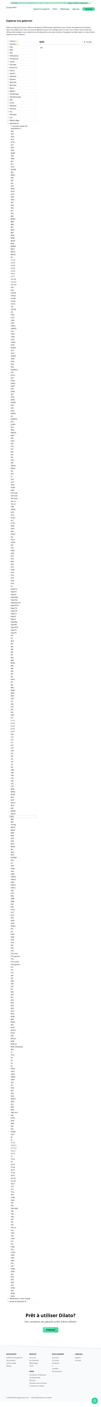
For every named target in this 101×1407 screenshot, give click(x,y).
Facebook (55, 1363)
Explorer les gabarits (41, 9)
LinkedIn (55, 1369)
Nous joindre (57, 1371)
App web (75, 9)
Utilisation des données (38, 1383)
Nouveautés (10, 1360)
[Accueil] (11, 9)
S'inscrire (88, 9)
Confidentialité (34, 1378)
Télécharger (64, 9)
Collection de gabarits (14, 1358)
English (77, 1358)
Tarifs (55, 9)
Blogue (9, 1366)
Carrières (55, 1360)
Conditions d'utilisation (37, 1375)
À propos (55, 1358)
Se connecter (34, 1360)
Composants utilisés (36, 1386)
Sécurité (32, 1380)
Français (78, 1360)
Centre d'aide (11, 1363)
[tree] (21, 671)
